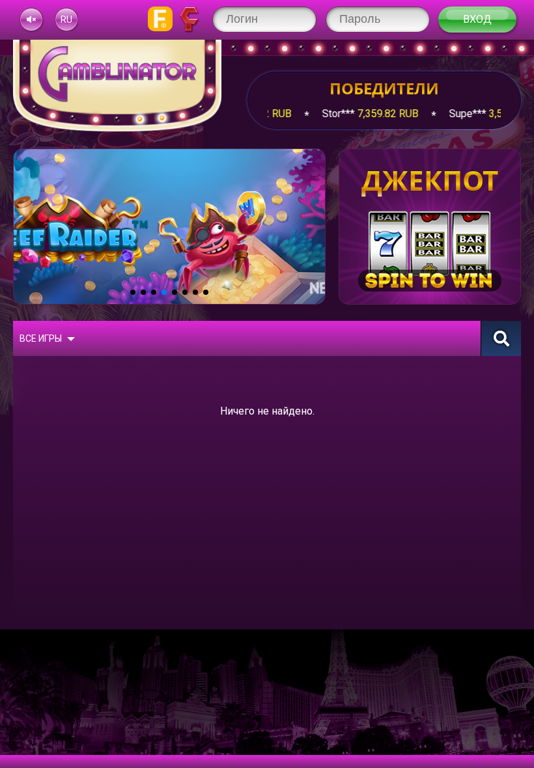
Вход (477, 19)
